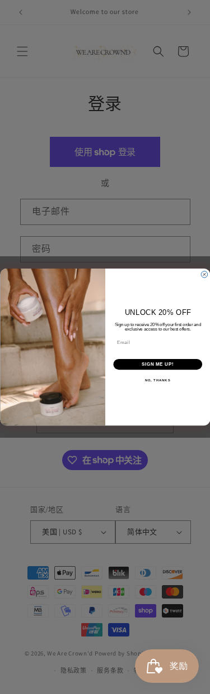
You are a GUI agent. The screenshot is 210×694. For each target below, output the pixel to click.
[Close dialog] (204, 274)
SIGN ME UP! (157, 364)
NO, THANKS (157, 380)
